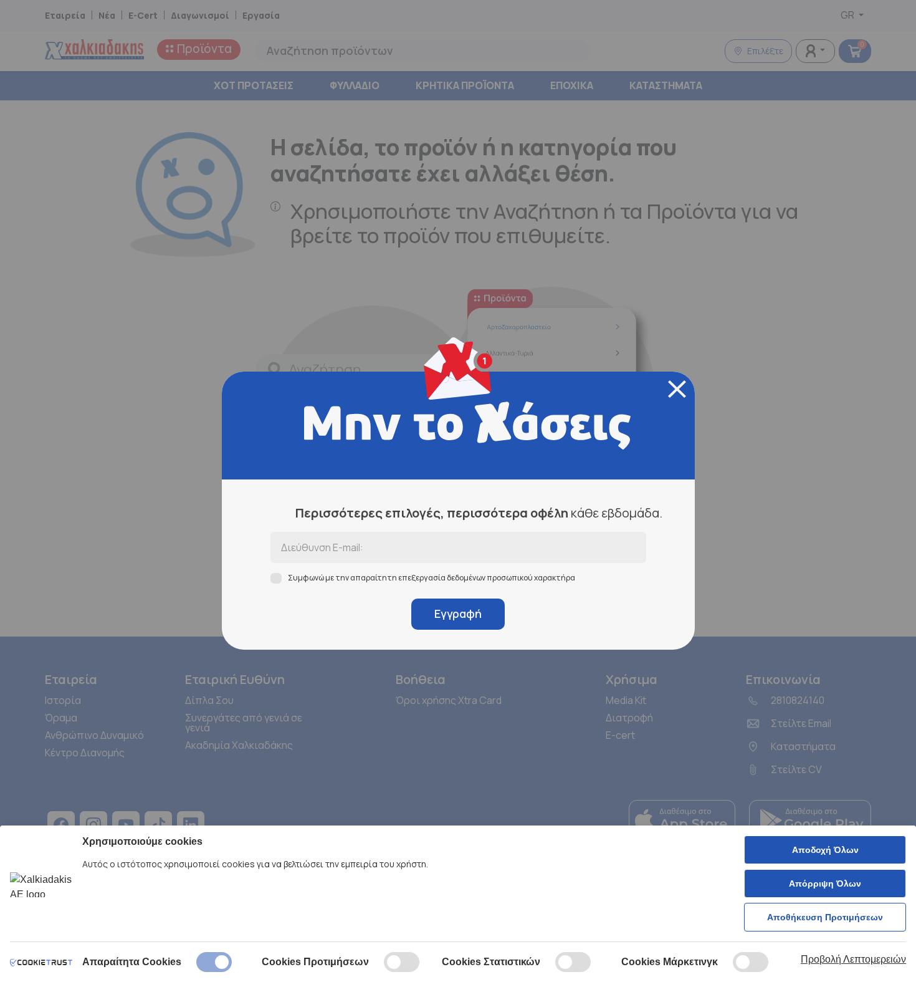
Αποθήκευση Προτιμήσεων (825, 917)
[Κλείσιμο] (677, 389)
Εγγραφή (458, 613)
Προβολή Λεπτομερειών (853, 959)
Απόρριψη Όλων (825, 883)
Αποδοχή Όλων (825, 850)
